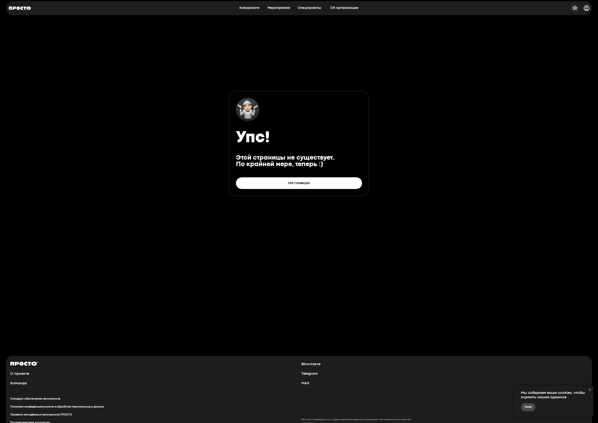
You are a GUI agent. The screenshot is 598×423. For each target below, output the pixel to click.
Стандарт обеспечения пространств (35, 399)
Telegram (309, 373)
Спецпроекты (309, 8)
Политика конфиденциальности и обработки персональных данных (57, 407)
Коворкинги (249, 8)
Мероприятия (278, 8)
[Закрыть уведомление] (589, 389)
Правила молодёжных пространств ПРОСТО (41, 415)
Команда (18, 383)
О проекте (19, 373)
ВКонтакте (310, 364)
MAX (305, 383)
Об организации (344, 8)
